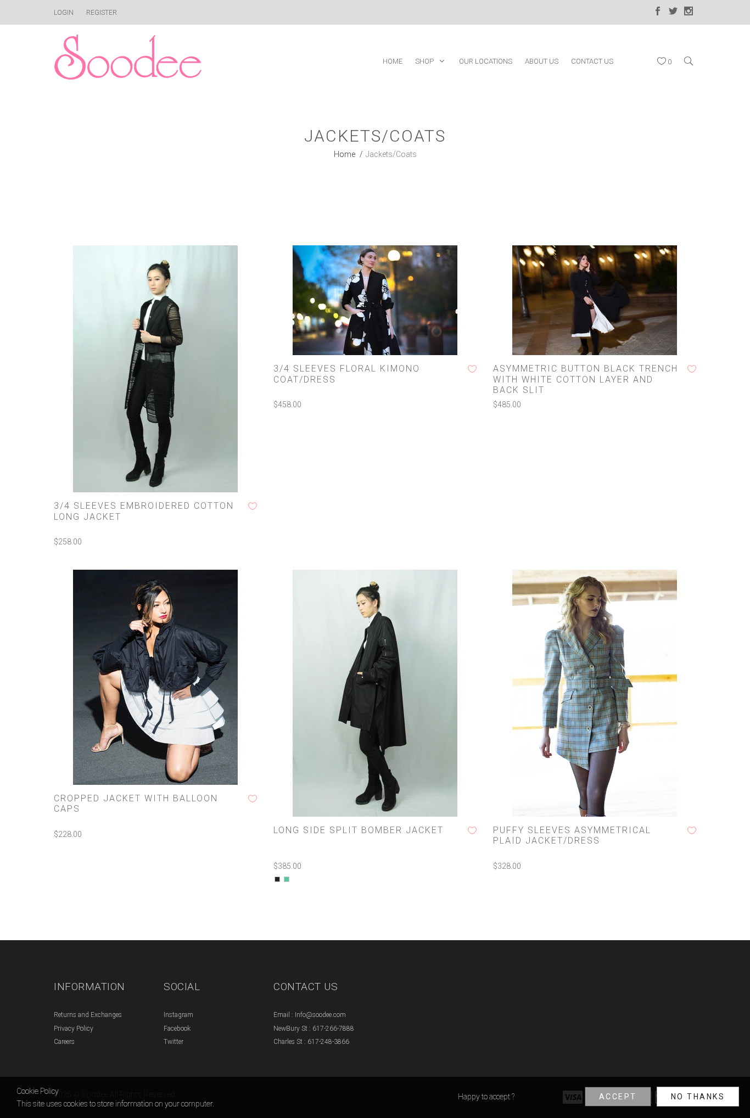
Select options (216, 476)
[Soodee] (128, 61)
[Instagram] (688, 12)
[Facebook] (657, 12)
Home (344, 154)
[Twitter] (673, 12)
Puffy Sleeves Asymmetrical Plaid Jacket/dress (572, 835)
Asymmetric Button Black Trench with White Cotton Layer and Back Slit (585, 379)
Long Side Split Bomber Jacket (358, 830)
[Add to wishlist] (252, 506)
